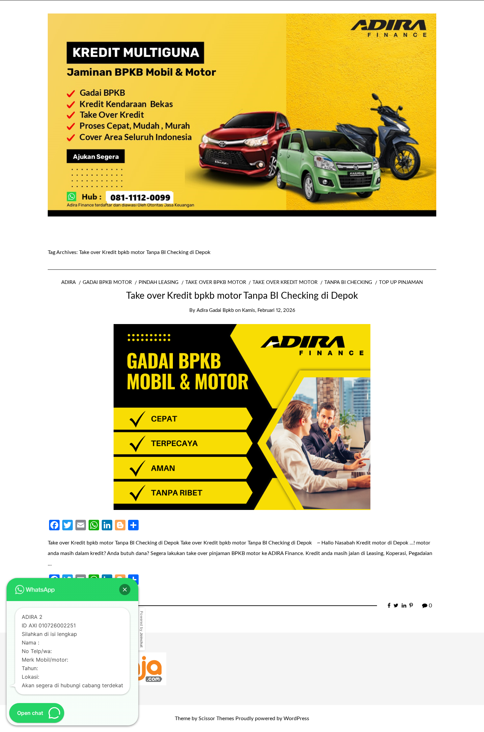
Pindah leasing (158, 282)
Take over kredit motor (285, 282)
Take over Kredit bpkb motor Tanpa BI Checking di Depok (242, 295)
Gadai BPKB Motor (107, 282)
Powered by (141, 629)
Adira (68, 282)
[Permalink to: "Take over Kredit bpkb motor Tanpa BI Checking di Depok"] (242, 416)
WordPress (296, 718)
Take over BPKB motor (215, 282)
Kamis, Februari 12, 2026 (268, 310)
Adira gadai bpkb (215, 310)
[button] (124, 589)
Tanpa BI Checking (348, 282)
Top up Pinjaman (401, 282)
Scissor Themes (216, 718)
